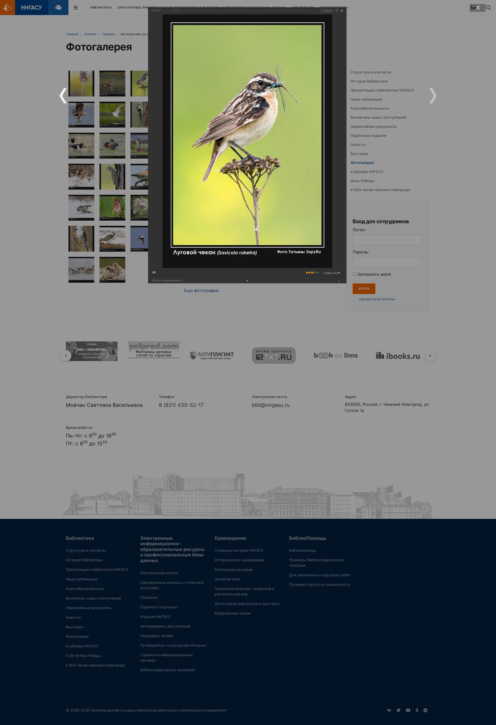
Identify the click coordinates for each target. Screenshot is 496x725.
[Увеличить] (336, 10)
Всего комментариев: (167, 280)
